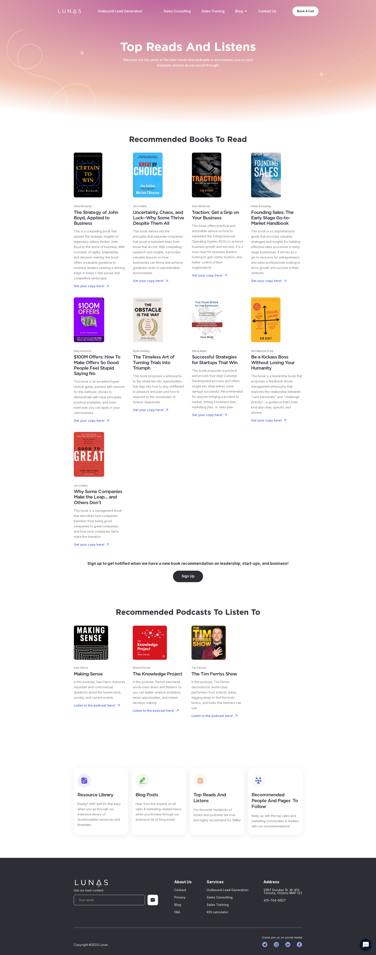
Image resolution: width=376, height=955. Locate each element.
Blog (177, 904)
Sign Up (188, 576)
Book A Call (305, 11)
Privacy (179, 897)
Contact (180, 890)
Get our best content (88, 890)
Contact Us (267, 11)
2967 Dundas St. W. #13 (283, 891)
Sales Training (213, 11)
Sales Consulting (177, 11)
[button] (241, 11)
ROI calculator (217, 912)
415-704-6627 (275, 900)
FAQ (177, 912)
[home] (69, 11)
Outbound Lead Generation (120, 11)
